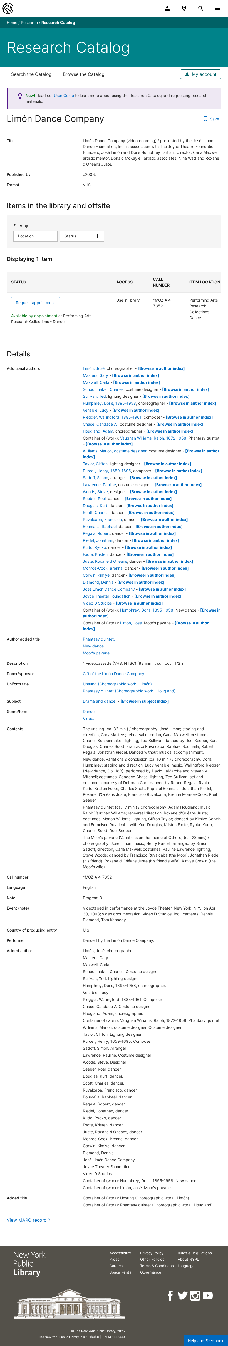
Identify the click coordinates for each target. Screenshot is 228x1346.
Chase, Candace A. (100, 424)
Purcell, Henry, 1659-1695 (107, 470)
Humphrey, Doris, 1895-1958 (109, 403)
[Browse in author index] (161, 368)
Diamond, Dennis (98, 582)
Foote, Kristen (95, 554)
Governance (150, 1272)
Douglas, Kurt (95, 505)
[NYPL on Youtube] (208, 1295)
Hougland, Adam (98, 431)
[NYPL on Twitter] (183, 1295)
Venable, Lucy (95, 410)
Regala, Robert (96, 533)
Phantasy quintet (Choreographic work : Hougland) (129, 690)
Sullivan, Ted (94, 396)
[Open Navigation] (217, 8)
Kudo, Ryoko (94, 547)
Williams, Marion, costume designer (115, 450)
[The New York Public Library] (7, 8)
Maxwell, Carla (96, 382)
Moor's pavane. (97, 653)
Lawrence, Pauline (99, 484)
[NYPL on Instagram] (195, 1295)
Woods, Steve (95, 491)
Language (186, 1265)
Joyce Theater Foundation (106, 596)
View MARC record (27, 1220)
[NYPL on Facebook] (170, 1295)
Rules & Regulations (195, 1253)
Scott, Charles (95, 512)
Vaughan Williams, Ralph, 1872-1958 (153, 438)
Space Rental (121, 1272)
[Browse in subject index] (144, 701)
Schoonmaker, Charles (103, 389)
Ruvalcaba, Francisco (102, 519)
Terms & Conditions (157, 1265)
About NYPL (188, 1259)
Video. (88, 718)
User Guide (64, 95)
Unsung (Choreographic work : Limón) (117, 684)
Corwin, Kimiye (96, 575)
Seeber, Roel (94, 498)
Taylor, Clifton (95, 463)
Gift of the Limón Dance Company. (114, 673)
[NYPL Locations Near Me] (184, 8)
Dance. (89, 711)
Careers (116, 1265)
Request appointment (35, 302)
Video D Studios (97, 603)
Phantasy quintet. (99, 639)
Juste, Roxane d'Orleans (105, 561)
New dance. (94, 646)
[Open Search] (200, 8)
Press (114, 1259)
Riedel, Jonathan (98, 540)
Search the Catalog (31, 74)
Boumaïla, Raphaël (100, 526)
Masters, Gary (95, 375)
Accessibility (120, 1253)
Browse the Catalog (84, 74)
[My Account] (167, 8)
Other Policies (152, 1259)
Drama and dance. (100, 701)
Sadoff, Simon (95, 477)
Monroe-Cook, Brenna (103, 568)
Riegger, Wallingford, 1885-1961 (112, 417)
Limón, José (94, 368)
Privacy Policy (151, 1253)
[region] (114, 300)
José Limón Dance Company (109, 589)
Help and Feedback (206, 1340)
